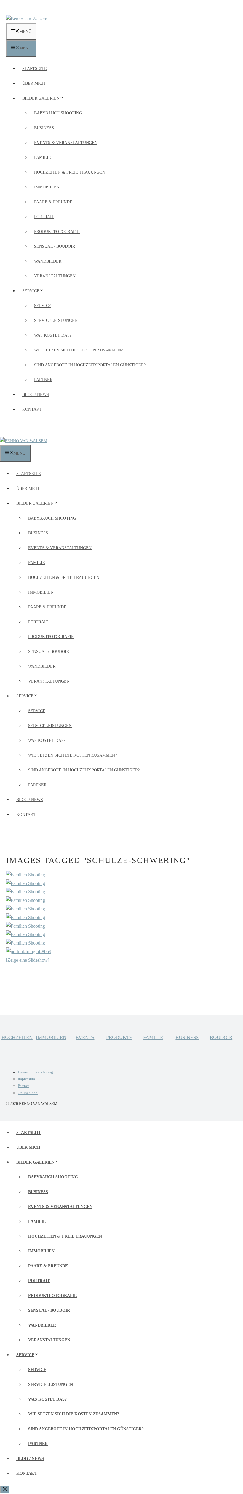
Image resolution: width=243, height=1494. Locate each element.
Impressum (26, 1079)
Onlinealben (28, 1093)
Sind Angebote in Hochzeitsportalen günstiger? (90, 365)
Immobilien (47, 187)
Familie (42, 157)
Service (30, 291)
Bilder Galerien (41, 98)
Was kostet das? (52, 335)
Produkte (119, 1037)
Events (85, 1037)
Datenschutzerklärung (35, 1072)
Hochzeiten (17, 1037)
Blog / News (35, 394)
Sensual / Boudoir (54, 246)
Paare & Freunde (53, 202)
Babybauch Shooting (58, 113)
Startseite (34, 68)
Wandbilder (47, 261)
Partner (43, 380)
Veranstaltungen (55, 276)
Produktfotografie (57, 231)
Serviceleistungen (56, 320)
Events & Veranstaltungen (65, 142)
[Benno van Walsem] (23, 441)
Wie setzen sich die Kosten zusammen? (78, 350)
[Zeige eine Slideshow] (27, 960)
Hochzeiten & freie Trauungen (69, 172)
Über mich (33, 83)
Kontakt (32, 409)
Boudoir (221, 1037)
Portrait (44, 217)
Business (44, 128)
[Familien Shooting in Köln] (25, 874)
